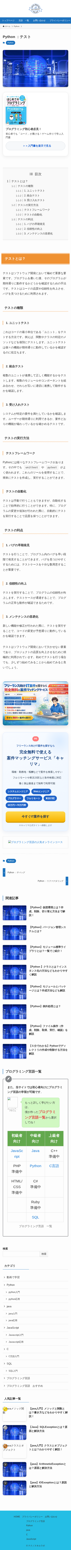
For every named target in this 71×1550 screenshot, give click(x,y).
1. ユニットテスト (34, 190)
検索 (5, 1248)
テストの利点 (25, 219)
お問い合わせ (51, 1516)
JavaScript (13, 1327)
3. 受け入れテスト (34, 200)
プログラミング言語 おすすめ (25, 1385)
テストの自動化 (33, 214)
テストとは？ (19, 181)
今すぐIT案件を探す (35, 816)
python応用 (14, 1299)
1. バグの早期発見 (34, 224)
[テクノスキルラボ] (35, 8)
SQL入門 (13, 1371)
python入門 (14, 1292)
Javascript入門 (16, 1335)
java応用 (13, 1320)
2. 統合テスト (32, 195)
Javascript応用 (16, 1342)
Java (35, 1151)
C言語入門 (14, 1356)
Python (10, 43)
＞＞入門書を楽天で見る (35, 145)
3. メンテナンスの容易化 (38, 233)
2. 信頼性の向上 (33, 228)
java (9, 1306)
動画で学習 (13, 1277)
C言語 (54, 1166)
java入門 (13, 1313)
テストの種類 (25, 186)
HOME (17, 1516)
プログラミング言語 (18, 1378)
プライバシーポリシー (32, 1516)
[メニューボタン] (62, 8)
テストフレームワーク (37, 209)
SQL (35, 1217)
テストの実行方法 (28, 205)
